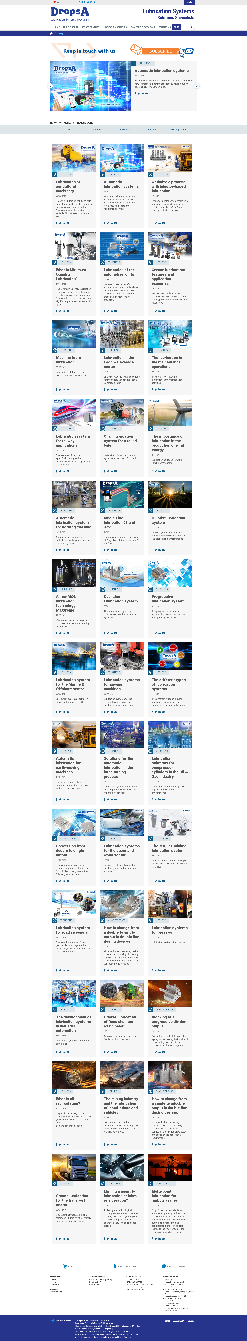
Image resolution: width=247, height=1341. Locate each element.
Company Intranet (63, 1320)
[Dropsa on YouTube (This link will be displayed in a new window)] (88, 2)
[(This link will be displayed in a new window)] (135, 98)
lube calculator (127, 1266)
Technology (150, 130)
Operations (96, 130)
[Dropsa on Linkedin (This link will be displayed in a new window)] (85, 2)
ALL (70, 130)
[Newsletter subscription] (123, 50)
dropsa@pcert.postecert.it (127, 1334)
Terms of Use (129, 1337)
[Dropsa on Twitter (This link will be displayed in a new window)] (82, 2)
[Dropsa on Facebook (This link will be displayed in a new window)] (79, 2)
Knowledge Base (177, 130)
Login (189, 2)
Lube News (123, 130)
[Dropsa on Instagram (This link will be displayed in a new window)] (91, 2)
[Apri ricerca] (192, 27)
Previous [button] (50, 85)
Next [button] (196, 85)
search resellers (77, 1266)
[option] (123, 86)
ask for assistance (177, 1266)
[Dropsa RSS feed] (95, 2)
